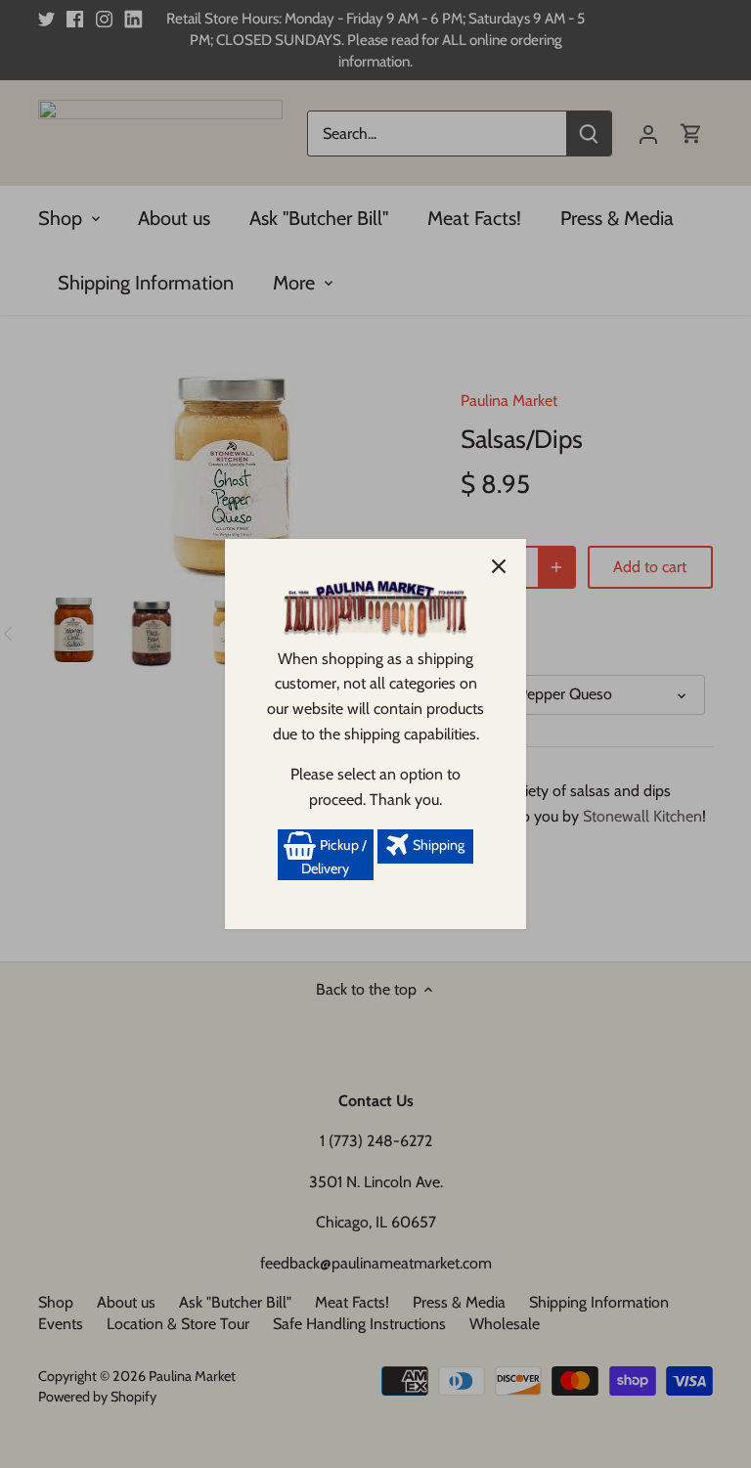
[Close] (498, 566)
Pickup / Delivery (334, 856)
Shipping (437, 845)
